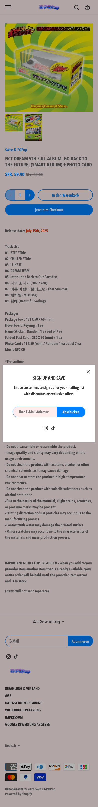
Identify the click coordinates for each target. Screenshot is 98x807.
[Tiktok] (53, 427)
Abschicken (70, 411)
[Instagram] (46, 427)
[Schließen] (88, 371)
